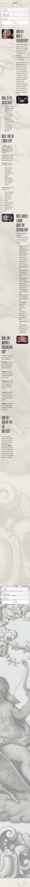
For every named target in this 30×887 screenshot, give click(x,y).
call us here (21, 59)
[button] (15, 23)
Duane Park (15, 3)
